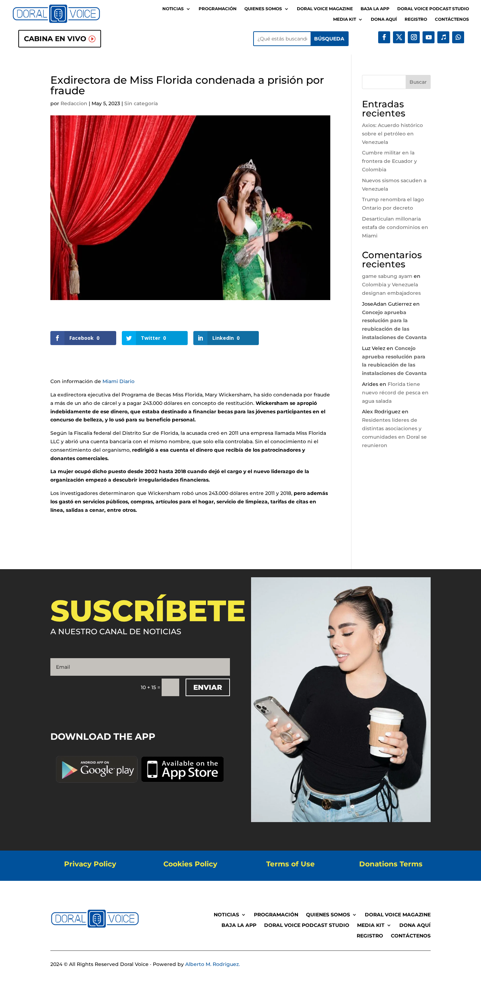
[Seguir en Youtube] (429, 37)
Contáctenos (452, 19)
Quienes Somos (263, 8)
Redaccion (74, 103)
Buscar (418, 82)
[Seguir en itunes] (443, 37)
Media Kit (344, 19)
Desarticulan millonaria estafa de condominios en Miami (395, 227)
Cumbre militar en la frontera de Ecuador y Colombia (389, 161)
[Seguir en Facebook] (384, 37)
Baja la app (375, 8)
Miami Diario (118, 381)
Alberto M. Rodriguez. (212, 964)
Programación (218, 8)
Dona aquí (384, 19)
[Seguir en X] (399, 37)
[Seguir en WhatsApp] (458, 37)
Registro (416, 19)
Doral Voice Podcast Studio (433, 8)
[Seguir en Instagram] (414, 37)
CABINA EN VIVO (55, 38)
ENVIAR (207, 687)
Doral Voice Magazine (325, 8)
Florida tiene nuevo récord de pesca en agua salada (395, 392)
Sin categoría (141, 103)
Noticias (173, 8)
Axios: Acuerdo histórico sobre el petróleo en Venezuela (392, 133)
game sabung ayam (387, 276)
